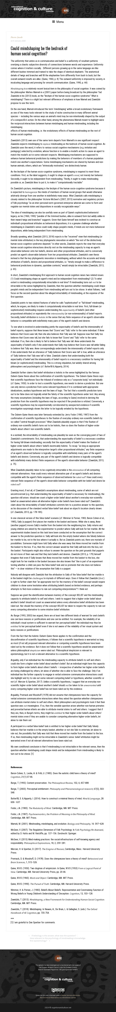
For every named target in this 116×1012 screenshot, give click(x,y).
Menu (60, 22)
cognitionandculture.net (61, 1007)
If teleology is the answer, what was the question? (54, 935)
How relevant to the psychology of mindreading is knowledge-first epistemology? (58, 939)
